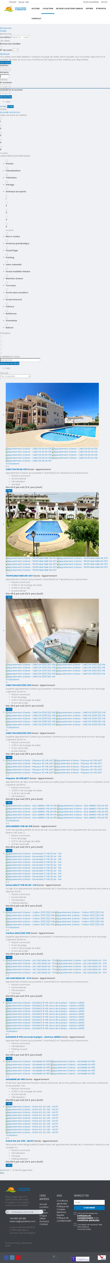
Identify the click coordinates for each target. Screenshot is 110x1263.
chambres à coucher (11, 89)
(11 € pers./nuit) (33, 996)
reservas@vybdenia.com (22, 1221)
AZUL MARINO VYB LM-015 (19, 826)
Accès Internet (14, 299)
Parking (10, 257)
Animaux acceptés (16, 191)
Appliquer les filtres (9, 363)
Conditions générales (62, 1202)
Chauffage (12, 250)
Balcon (9, 327)
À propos (101, 8)
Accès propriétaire (91, 2)
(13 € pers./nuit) (34, 799)
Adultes (4, 65)
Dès (8, 487)
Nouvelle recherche (10, 112)
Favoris (104, 2)
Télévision (11, 177)
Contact (36, 18)
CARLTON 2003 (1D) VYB (18, 685)
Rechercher (6, 28)
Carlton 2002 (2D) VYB (18, 933)
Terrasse (11, 285)
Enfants (4, 72)
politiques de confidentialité (85, 1216)
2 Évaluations (12, 820)
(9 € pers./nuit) (33, 905)
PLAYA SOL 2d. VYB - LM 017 (20, 1141)
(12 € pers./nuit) (34, 593)
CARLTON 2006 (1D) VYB (18, 733)
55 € (12, 847)
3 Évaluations (12, 679)
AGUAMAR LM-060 (15, 1079)
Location (48, 8)
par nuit (20, 487)
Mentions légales (61, 1214)
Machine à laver (14, 278)
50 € (12, 799)
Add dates (5, 62)
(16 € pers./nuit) (34, 753)
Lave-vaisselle (14, 264)
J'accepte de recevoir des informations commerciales (89, 1227)
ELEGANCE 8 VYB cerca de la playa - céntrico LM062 (33, 1037)
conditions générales (88, 1220)
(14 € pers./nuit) (34, 847)
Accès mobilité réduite (18, 271)
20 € (12, 487)
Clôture (10, 306)
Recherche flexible (10, 43)
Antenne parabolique (17, 243)
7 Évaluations (12, 727)
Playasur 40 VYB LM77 (17, 778)
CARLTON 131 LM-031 (16, 469)
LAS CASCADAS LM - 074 (18, 978)
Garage (10, 184)
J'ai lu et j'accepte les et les (88, 1216)
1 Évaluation (11, 1031)
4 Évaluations (12, 463)
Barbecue (11, 313)
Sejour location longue (69, 8)
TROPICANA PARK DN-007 (19, 575)
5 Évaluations (12, 927)
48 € (12, 593)
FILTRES (3, 31)
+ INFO (9, 490)
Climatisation (13, 170)
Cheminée (11, 320)
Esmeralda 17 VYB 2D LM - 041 (21, 885)
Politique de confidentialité (64, 1219)
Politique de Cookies (63, 1208)
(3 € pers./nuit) (33, 487)
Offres (89, 8)
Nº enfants (6, 82)
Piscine (9, 163)
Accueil (36, 8)
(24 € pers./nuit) (34, 705)
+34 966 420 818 (18, 1218)
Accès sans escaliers (17, 292)
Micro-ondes (13, 236)
